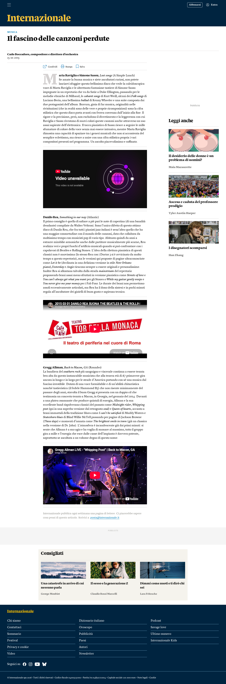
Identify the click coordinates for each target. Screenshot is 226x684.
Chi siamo (14, 620)
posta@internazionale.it (104, 517)
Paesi (82, 640)
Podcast (156, 620)
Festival (12, 640)
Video (11, 653)
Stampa (68, 67)
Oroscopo (85, 627)
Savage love (158, 627)
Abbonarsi (195, 5)
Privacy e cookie (18, 647)
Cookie (152, 678)
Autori (83, 647)
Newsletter (86, 653)
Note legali (142, 678)
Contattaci (14, 627)
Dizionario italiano (91, 620)
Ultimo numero (161, 634)
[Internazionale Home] (21, 611)
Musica (12, 32)
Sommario (14, 634)
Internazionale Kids (164, 640)
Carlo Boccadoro (18, 54)
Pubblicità (86, 634)
